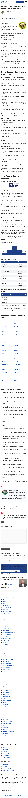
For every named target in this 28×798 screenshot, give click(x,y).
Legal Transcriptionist (7, 700)
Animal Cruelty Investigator (8, 597)
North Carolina (5, 364)
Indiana (15, 337)
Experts (6, 795)
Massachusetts (5, 348)
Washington (4, 383)
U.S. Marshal (5, 644)
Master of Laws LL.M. (7, 768)
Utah (15, 377)
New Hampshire (5, 358)
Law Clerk (5, 688)
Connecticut (4, 329)
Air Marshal (5, 601)
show (13, 18)
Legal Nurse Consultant (7, 694)
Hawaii (3, 334)
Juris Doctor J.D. (6, 766)
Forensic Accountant (7, 655)
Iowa (3, 339)
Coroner (4, 617)
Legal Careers (4, 595)
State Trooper (5, 729)
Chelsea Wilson (13, 11)
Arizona (3, 323)
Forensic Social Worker (7, 667)
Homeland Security (6, 677)
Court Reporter (6, 630)
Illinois (3, 337)
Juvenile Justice (6, 684)
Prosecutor (5, 715)
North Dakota (17, 364)
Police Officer (5, 719)
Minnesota (4, 350)
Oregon (3, 369)
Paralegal (4, 702)
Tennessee (16, 375)
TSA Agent (5, 735)
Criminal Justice (6, 755)
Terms (14, 795)
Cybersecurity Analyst (7, 638)
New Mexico (4, 361)
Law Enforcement (6, 690)
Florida (3, 331)
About (2, 795)
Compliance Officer (6, 621)
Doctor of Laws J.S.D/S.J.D (8, 770)
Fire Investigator (6, 653)
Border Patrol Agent (7, 611)
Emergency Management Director (9, 648)
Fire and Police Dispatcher (8, 652)
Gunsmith (5, 671)
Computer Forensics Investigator (9, 619)
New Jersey (16, 358)
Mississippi (16, 350)
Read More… (9, 584)
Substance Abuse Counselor (8, 731)
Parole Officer (5, 708)
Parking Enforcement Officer (8, 706)
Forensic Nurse (6, 661)
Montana (16, 353)
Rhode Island (4, 372)
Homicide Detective (6, 679)
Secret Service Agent (7, 723)
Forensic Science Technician (8, 665)
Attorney (4, 599)
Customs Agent (6, 640)
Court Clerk (5, 622)
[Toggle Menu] (26, 1)
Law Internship (6, 692)
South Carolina (17, 372)
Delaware (16, 329)
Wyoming (16, 385)
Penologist (5, 717)
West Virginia (17, 383)
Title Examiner (5, 733)
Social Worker (5, 727)
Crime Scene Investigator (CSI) (9, 632)
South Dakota (4, 375)
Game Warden (6, 675)
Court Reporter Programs (10, 12)
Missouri (3, 353)
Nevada (16, 356)
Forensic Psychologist (7, 663)
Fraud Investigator (6, 669)
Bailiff (4, 603)
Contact (10, 795)
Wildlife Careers (6, 737)
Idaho (15, 334)
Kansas (15, 339)
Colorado (16, 326)
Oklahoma (16, 366)
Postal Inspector (6, 710)
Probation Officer (6, 713)
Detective (4, 646)
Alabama (3, 320)
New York (16, 361)
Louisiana (16, 342)
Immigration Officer (6, 682)
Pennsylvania (17, 369)
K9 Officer (5, 686)
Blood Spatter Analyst (7, 607)
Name (15, 545)
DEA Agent (5, 642)
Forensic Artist (5, 657)
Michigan (16, 348)
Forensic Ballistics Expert (8, 659)
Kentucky (3, 342)
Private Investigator (6, 712)
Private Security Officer (7, 721)
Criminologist (5, 636)
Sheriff (4, 725)
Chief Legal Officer (6, 613)
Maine (3, 345)
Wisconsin (4, 385)
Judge (4, 673)
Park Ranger (5, 704)
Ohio (3, 366)
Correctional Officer (7, 626)
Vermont (3, 380)
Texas (3, 377)
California (4, 326)
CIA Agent (5, 615)
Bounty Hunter (5, 609)
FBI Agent (5, 650)
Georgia (16, 331)
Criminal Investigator (7, 634)
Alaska (15, 320)
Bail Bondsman (6, 605)
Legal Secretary (6, 698)
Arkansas (16, 323)
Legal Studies (5, 751)
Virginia (15, 380)
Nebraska (4, 356)
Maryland (16, 345)
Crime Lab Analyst (6, 624)
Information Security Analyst (8, 681)
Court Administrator (7, 628)
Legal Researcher (6, 696)
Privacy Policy (19, 795)
